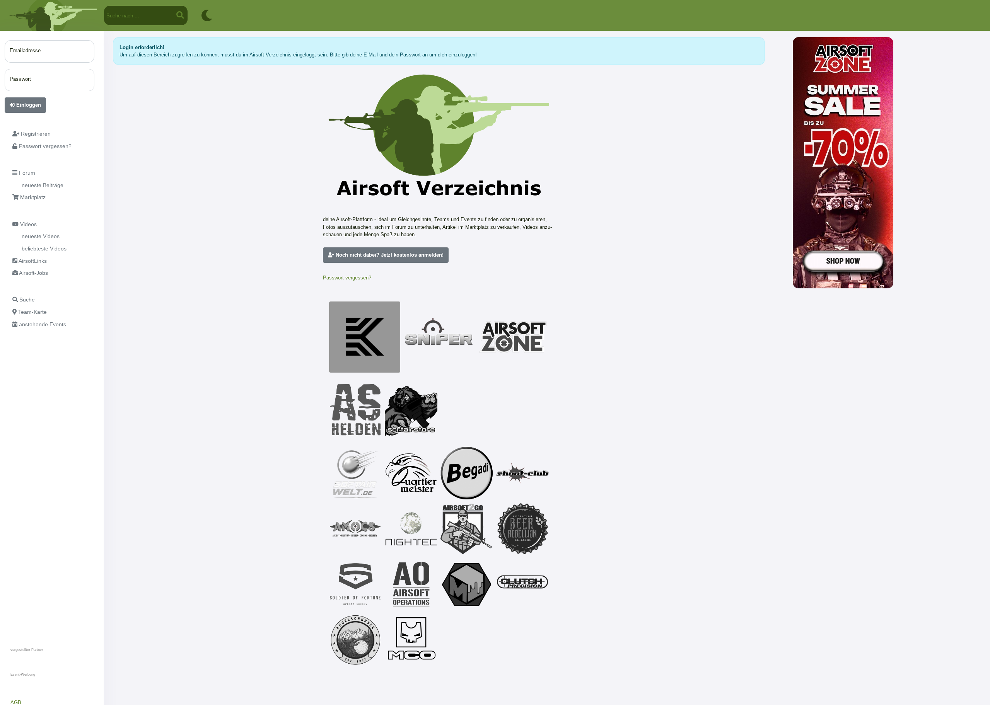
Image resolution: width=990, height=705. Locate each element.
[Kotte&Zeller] (364, 337)
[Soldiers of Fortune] (355, 584)
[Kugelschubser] (355, 640)
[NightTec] (411, 528)
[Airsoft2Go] (466, 528)
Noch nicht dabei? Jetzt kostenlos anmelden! (389, 255)
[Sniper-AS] (439, 337)
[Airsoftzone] (513, 337)
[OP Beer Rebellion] (522, 528)
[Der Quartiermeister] (411, 473)
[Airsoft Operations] (411, 584)
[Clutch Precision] (522, 584)
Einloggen (28, 105)
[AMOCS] (355, 528)
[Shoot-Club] (522, 473)
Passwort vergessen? (347, 278)
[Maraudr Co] (411, 640)
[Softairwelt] (355, 473)
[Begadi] (466, 473)
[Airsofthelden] (355, 409)
